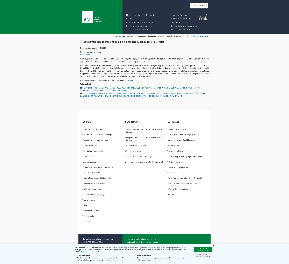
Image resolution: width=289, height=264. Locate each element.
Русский (193, 36)
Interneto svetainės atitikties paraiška (183, 183)
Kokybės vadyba (89, 162)
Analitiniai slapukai (144, 256)
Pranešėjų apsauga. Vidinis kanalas (97, 178)
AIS (131, 80)
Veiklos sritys (87, 156)
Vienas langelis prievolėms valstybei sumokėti (144, 162)
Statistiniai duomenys (91, 189)
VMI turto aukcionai (175, 162)
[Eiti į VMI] (92, 17)
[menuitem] (140, 15)
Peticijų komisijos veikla (92, 151)
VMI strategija (88, 216)
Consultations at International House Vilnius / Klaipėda (144, 131)
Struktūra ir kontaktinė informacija (97, 134)
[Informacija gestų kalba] (201, 19)
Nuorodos (171, 194)
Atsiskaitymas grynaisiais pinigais (181, 134)
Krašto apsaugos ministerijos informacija (184, 178)
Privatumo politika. (90, 252)
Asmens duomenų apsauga (93, 194)
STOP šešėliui (173, 172)
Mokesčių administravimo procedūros (98, 167)
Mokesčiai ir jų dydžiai (176, 129)
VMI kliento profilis (133, 151)
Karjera (85, 205)
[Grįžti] (81, 41)
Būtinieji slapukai (83, 256)
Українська (202, 36)
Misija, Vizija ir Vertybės (92, 129)
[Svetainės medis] (206, 15)
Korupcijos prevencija (91, 172)
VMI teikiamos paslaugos (135, 145)
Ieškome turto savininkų (177, 189)
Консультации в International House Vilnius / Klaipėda (144, 139)
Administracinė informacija (93, 183)
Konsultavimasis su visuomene (95, 140)
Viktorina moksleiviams (177, 151)
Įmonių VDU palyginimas (177, 167)
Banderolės (85, 54)
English (185, 36)
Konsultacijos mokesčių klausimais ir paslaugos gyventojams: (98, 240)
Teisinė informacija (90, 145)
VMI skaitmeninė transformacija (138, 156)
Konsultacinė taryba (90, 210)
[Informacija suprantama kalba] (205, 19)
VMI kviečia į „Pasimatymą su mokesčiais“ (185, 156)
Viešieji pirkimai (88, 200)
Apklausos (86, 221)
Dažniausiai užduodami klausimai (181, 140)
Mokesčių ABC (173, 145)
